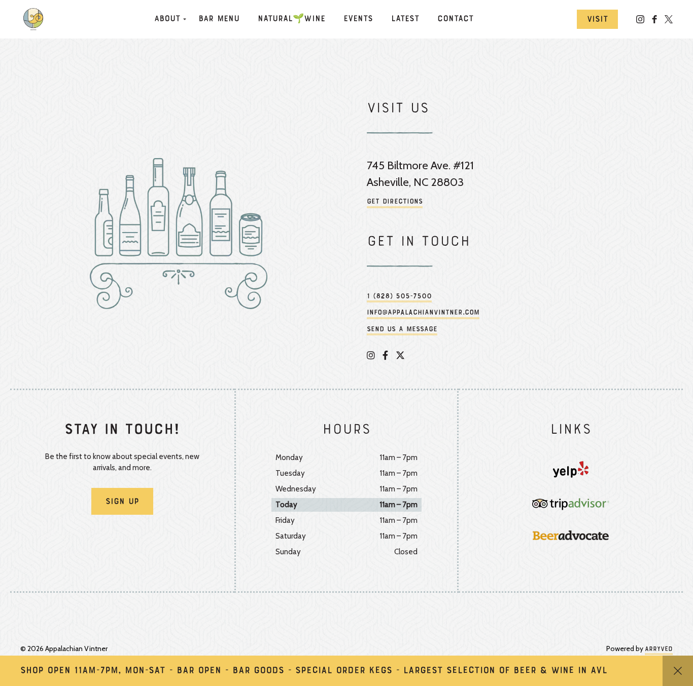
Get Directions (395, 202)
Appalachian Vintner (35, 19)
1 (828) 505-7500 (399, 296)
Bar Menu (218, 19)
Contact (455, 19)
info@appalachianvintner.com (423, 313)
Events (358, 19)
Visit (597, 19)
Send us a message (402, 329)
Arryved (659, 649)
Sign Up (122, 502)
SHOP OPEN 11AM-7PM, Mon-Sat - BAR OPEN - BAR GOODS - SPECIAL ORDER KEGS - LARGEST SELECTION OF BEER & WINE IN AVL (313, 671)
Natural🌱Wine (291, 19)
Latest (405, 19)
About (167, 19)
